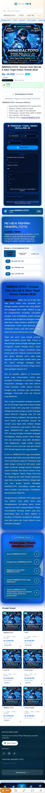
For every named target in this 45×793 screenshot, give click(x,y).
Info (39, 211)
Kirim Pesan (11, 743)
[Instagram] (9, 754)
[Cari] (4, 10)
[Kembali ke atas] (40, 777)
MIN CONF (10, 140)
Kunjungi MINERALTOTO (31, 118)
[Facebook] (4, 754)
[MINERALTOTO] (22, 4)
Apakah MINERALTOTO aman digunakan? (19, 581)
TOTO (21, 15)
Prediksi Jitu (35, 254)
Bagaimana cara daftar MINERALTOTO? (16, 571)
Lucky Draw (10, 253)
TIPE (25, 133)
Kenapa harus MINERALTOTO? (19, 562)
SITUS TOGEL (31, 20)
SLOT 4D (30, 15)
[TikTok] (14, 754)
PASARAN (11, 133)
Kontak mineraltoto (9, 767)
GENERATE (22, 148)
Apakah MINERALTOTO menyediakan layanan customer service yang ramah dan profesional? (19, 593)
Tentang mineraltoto (9, 763)
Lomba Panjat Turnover (22, 254)
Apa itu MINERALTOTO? (17, 554)
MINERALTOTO (9, 15)
